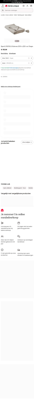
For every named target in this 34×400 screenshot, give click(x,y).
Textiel (15, 15)
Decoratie (2, 15)
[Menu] (3, 5)
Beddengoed (21, 15)
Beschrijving (4, 53)
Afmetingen (12, 53)
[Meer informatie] (23, 69)
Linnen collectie (9, 15)
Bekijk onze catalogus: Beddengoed (10, 86)
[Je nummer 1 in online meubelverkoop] (12, 6)
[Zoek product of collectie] (3, 10)
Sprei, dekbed (28, 15)
